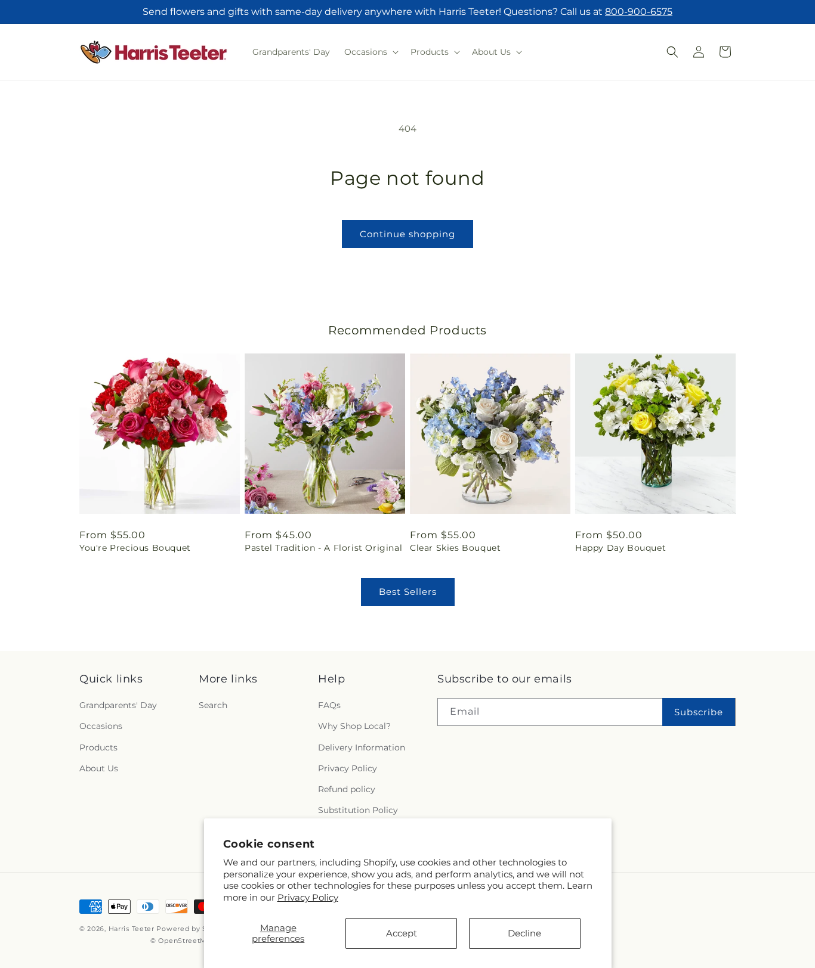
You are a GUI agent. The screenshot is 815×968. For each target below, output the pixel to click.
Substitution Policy (358, 810)
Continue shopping (407, 234)
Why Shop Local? (354, 726)
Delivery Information (361, 747)
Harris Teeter (132, 928)
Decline (524, 933)
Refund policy (346, 789)
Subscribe (698, 712)
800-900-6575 (638, 11)
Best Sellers (408, 591)
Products (98, 747)
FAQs (329, 705)
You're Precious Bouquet (135, 547)
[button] (370, 51)
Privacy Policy (307, 897)
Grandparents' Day (118, 705)
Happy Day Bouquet (620, 547)
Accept (401, 933)
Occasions (100, 726)
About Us (98, 768)
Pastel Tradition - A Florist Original (323, 547)
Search (213, 705)
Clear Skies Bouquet (455, 547)
